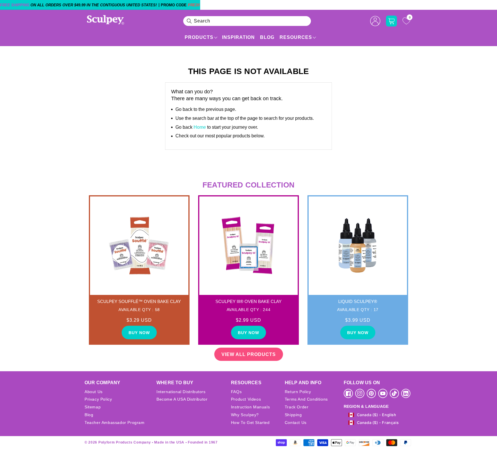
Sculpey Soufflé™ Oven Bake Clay (139, 301)
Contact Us (296, 422)
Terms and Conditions (306, 399)
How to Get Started (250, 422)
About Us (94, 391)
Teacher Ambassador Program (115, 422)
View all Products (248, 354)
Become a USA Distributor (181, 399)
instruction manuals (250, 407)
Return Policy (298, 391)
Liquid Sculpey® (357, 301)
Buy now (139, 332)
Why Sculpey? (245, 414)
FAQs (236, 391)
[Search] (189, 21)
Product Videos (246, 399)
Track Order (297, 407)
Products (199, 37)
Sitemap (93, 407)
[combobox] (247, 21)
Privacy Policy (98, 399)
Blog (267, 37)
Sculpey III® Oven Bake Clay (248, 301)
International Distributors (181, 391)
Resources (296, 37)
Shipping (293, 414)
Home (200, 127)
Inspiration (238, 37)
